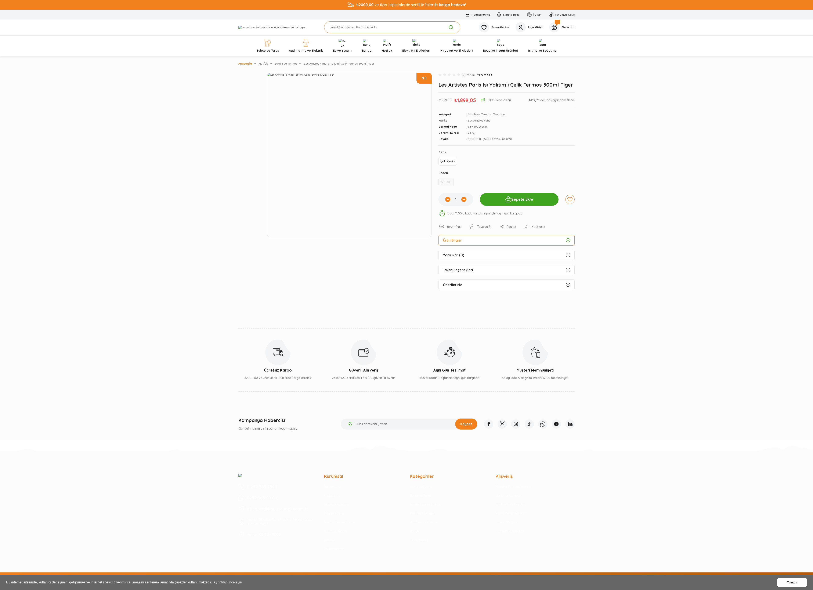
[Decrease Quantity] (447, 199)
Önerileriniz (452, 285)
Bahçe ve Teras (420, 495)
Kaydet (466, 424)
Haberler (330, 540)
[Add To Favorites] (570, 199)
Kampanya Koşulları (510, 531)
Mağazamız (332, 495)
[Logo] (271, 27)
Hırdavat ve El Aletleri (425, 522)
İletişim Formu (334, 513)
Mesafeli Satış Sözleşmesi (513, 487)
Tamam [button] (792, 582)
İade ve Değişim (507, 522)
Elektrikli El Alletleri (422, 513)
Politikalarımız (333, 549)
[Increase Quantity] (463, 199)
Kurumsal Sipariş (335, 531)
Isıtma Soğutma (421, 487)
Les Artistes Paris (479, 120)
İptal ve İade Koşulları (511, 504)
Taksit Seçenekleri (458, 270)
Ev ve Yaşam (419, 540)
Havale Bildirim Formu (339, 522)
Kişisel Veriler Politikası (511, 513)
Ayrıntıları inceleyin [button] (227, 582)
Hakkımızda (332, 487)
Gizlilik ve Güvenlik (508, 495)
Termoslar (499, 114)
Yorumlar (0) (453, 255)
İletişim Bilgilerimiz (336, 504)
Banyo (414, 531)
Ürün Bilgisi (452, 240)
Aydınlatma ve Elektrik (425, 504)
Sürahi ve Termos (479, 114)
